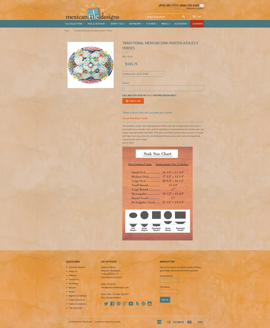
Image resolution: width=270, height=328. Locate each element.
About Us (73, 271)
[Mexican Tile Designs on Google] (125, 304)
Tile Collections (74, 23)
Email (149, 95)
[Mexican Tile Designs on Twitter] (106, 304)
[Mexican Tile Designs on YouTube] (131, 304)
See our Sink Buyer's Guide (135, 118)
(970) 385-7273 (168, 5)
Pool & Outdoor (96, 23)
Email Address (166, 275)
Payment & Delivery (78, 295)
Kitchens (151, 23)
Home (67, 31)
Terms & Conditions (77, 304)
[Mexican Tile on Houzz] (137, 304)
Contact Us (74, 279)
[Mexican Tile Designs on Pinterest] (118, 304)
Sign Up (165, 299)
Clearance (198, 23)
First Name (165, 287)
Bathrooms (135, 23)
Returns (72, 287)
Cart (198, 16)
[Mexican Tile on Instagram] (150, 304)
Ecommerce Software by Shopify (108, 322)
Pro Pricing (73, 283)
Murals (165, 23)
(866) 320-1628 (189, 5)
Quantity (125, 83)
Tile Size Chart (75, 308)
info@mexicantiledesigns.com (115, 287)
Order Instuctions (77, 299)
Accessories (180, 23)
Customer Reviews (77, 267)
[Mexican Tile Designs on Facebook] (112, 304)
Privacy (72, 291)
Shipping (72, 275)
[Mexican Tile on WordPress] (143, 304)
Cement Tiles (117, 23)
